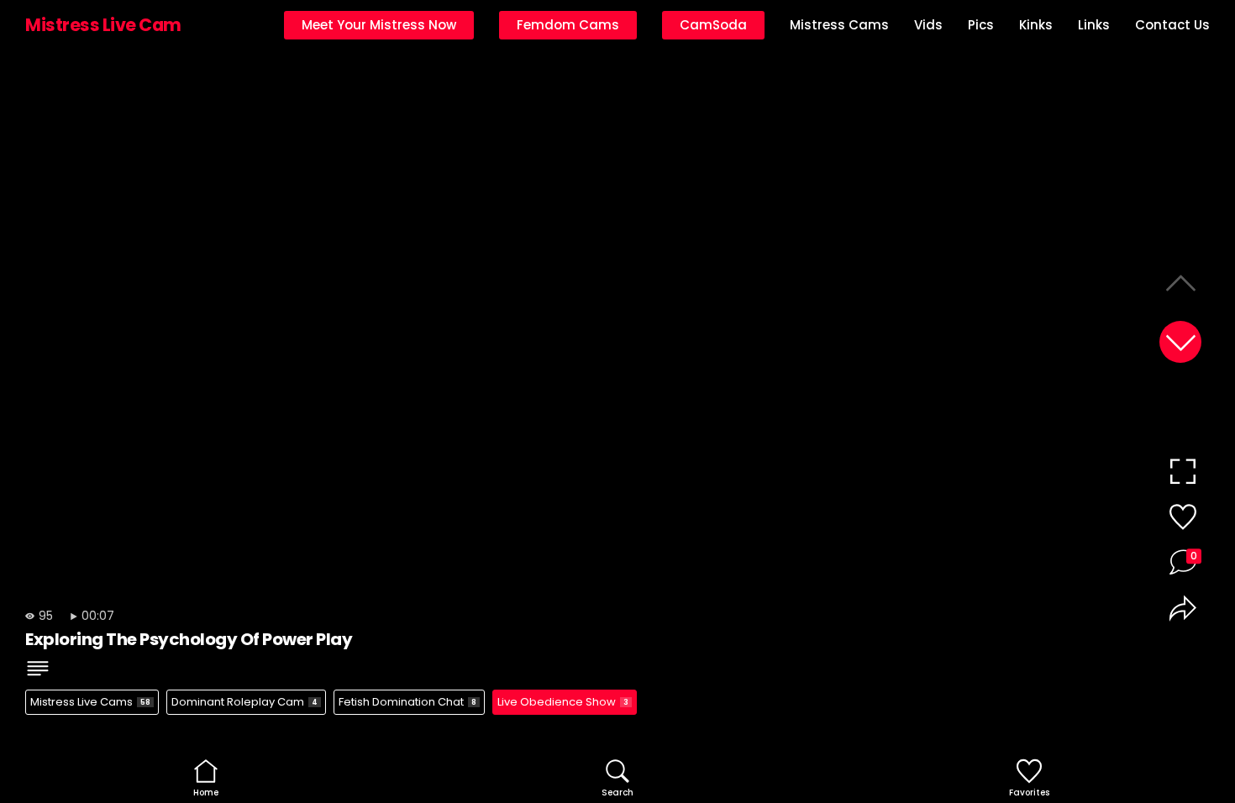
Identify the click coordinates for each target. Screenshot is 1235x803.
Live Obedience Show (562, 702)
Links (1094, 25)
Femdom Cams (568, 25)
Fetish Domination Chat (407, 702)
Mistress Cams (839, 25)
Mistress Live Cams (90, 702)
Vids (928, 25)
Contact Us (1172, 25)
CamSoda (713, 25)
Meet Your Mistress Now (379, 25)
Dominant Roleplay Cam (244, 702)
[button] (1180, 342)
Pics (981, 25)
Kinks (1036, 25)
